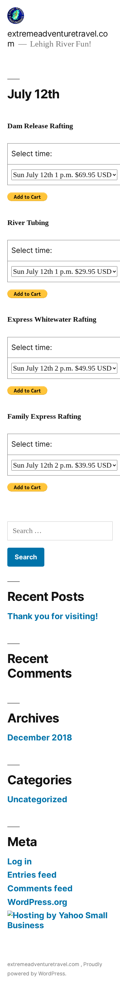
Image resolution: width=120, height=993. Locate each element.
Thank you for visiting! (52, 616)
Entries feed (32, 875)
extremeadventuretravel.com (44, 964)
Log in (19, 861)
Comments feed (40, 888)
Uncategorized (37, 799)
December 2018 (39, 737)
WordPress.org (37, 902)
